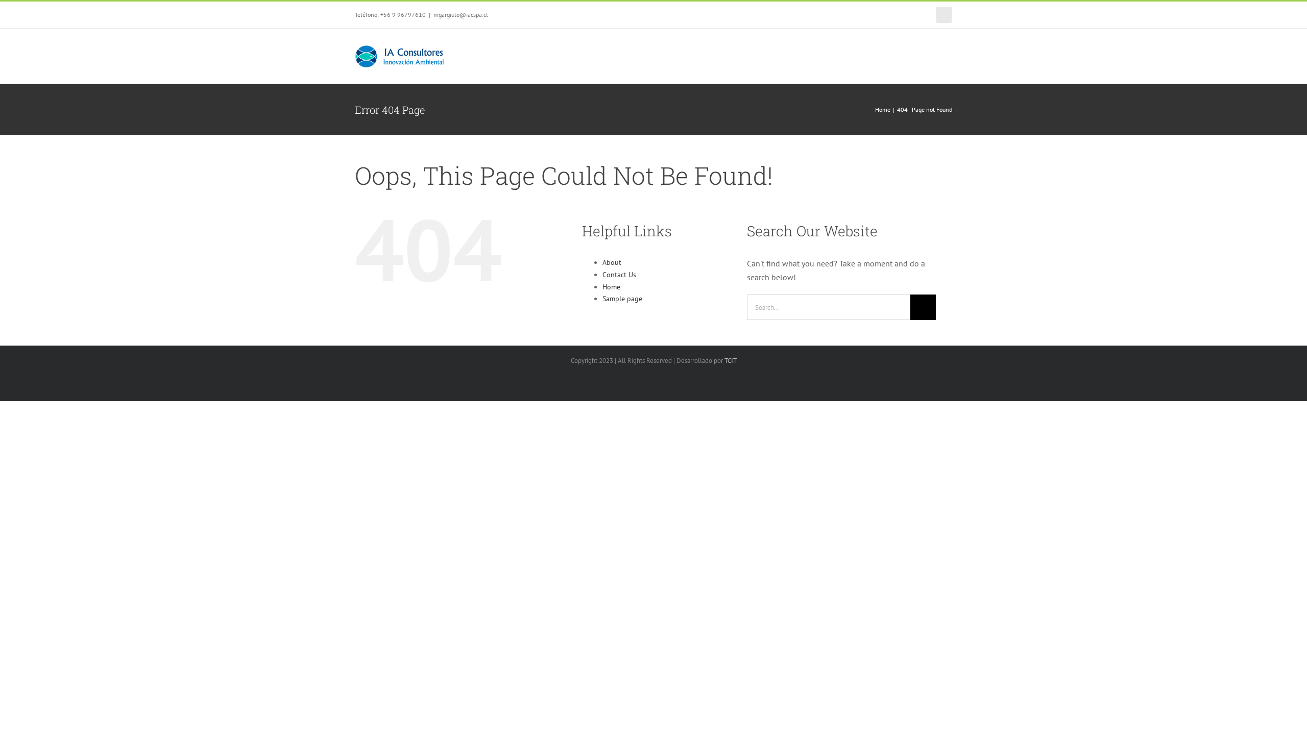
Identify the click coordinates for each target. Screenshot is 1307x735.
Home (611, 286)
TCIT (730, 360)
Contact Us (619, 274)
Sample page (622, 298)
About (611, 262)
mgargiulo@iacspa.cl (460, 14)
